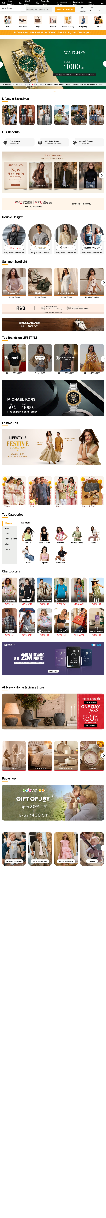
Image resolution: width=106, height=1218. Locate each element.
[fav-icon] (82, 8)
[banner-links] (53, 204)
